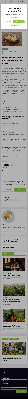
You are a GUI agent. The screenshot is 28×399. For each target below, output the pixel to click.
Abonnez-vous (19, 21)
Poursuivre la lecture (14, 25)
